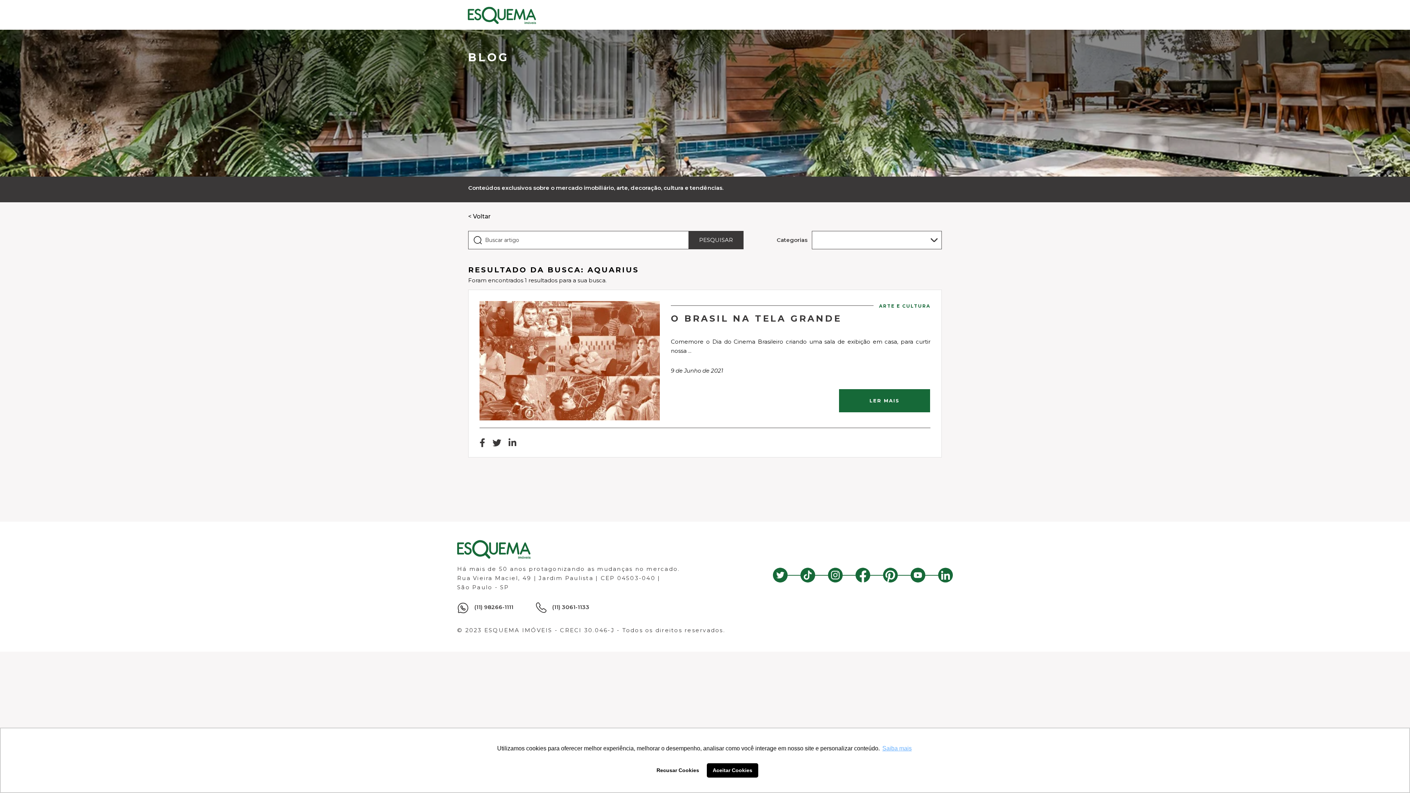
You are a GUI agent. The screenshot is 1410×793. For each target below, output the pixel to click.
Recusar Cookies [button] (678, 770)
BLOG (488, 57)
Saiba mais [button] (897, 748)
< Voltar (479, 216)
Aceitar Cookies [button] (732, 770)
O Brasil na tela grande (756, 318)
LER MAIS (885, 400)
